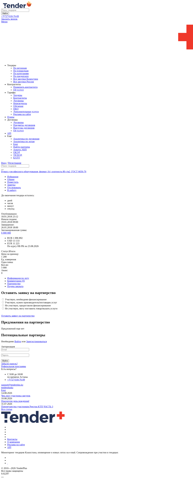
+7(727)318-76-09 (10, 16)
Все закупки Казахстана (25, 79)
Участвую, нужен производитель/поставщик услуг (30, 302)
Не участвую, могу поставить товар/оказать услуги (30, 308)
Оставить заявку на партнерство (18, 315)
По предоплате (21, 76)
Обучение (18, 106)
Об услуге (18, 90)
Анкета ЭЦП (20, 149)
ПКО (16, 109)
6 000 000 (6, 233)
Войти (17, 341)
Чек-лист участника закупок (15, 395)
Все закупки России (23, 81)
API (9, 133)
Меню (4, 21)
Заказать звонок (9, 19)
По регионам (20, 68)
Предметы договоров (24, 125)
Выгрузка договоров (24, 128)
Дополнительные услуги (26, 111)
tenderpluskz (7, 387)
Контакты (12, 439)
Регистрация (14, 163)
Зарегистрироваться (36, 341)
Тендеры (17, 95)
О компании (13, 442)
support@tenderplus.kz (12, 385)
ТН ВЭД (17, 155)
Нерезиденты (20, 103)
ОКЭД (16, 152)
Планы (10, 117)
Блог (15, 144)
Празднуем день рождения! (15, 401)
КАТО (16, 157)
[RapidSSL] (99, 463)
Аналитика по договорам (26, 138)
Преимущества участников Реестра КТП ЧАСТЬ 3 (27, 406)
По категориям (21, 73)
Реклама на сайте (22, 114)
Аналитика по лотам (24, 141)
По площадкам (20, 70)
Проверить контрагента (25, 87)
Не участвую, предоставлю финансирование (27, 305)
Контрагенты (20, 98)
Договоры (18, 100)
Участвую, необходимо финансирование (25, 299)
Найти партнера (21, 147)
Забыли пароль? (9, 363)
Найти (5, 13)
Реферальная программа (13, 366)
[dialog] (96, 476)
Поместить (12, 182)
